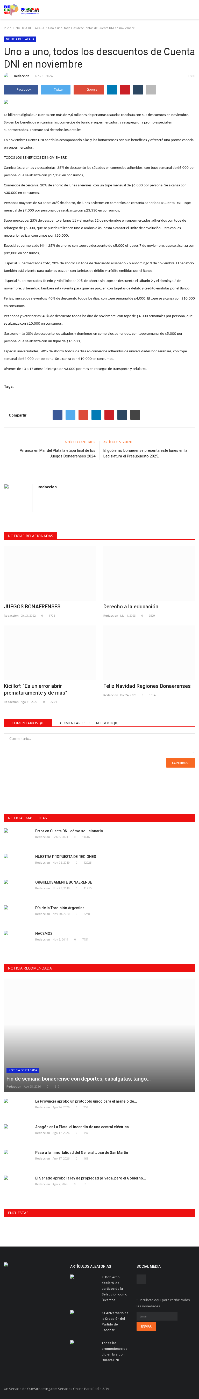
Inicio (7, 28)
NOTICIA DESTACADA (30, 28)
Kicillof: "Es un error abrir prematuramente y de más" (35, 689)
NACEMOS (44, 933)
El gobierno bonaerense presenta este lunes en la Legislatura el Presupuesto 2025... (145, 453)
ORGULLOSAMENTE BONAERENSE (63, 882)
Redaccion (21, 76)
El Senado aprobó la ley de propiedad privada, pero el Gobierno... (90, 1178)
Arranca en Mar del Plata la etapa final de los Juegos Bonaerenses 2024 (57, 453)
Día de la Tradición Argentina (59, 908)
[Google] (83, 415)
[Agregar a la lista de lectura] (151, 89)
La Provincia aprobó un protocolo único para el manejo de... (86, 1101)
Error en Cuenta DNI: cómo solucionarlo (69, 831)
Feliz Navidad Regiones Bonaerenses (147, 686)
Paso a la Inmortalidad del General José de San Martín (81, 1152)
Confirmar (180, 763)
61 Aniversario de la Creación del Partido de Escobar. (115, 1321)
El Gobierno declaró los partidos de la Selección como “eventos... (114, 1288)
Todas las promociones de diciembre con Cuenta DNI (114, 1351)
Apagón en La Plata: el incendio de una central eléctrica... (83, 1127)
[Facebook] (57, 415)
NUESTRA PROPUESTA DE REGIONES (65, 857)
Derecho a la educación (130, 606)
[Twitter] (70, 415)
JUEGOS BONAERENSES (32, 606)
